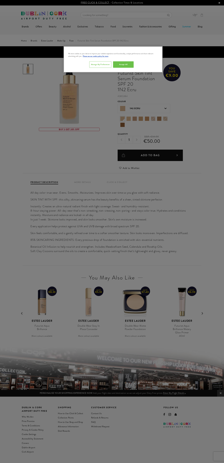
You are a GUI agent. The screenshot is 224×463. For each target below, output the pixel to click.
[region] (113, 59)
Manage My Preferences (100, 64)
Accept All (123, 64)
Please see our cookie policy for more (95, 56)
